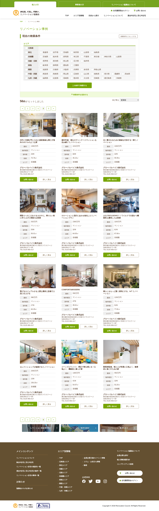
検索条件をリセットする (128, 36)
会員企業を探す (122, 455)
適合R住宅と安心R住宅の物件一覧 (29, 471)
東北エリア (63, 465)
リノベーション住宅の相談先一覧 (28, 467)
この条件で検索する (79, 85)
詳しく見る (47, 179)
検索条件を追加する (79, 94)
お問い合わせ (141, 11)
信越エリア (63, 469)
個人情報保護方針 (123, 460)
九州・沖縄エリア (65, 491)
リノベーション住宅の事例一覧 (27, 475)
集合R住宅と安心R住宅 (24, 462)
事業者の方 (79, 5)
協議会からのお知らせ (24, 488)
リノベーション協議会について (124, 5)
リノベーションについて (25, 458)
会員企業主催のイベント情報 (94, 458)
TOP (67, 16)
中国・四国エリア (65, 487)
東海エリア (63, 480)
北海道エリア (64, 462)
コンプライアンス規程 (125, 464)
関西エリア (63, 483)
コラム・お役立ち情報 (92, 462)
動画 (85, 465)
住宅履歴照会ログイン (121, 11)
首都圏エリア (64, 476)
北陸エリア (63, 472)
